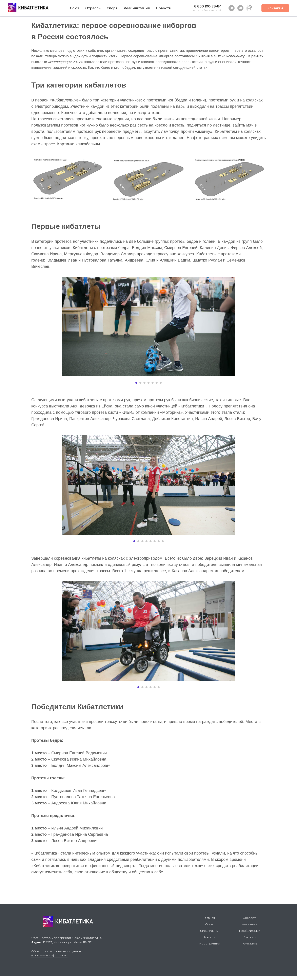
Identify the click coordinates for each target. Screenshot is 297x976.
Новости (163, 8)
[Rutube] (249, 8)
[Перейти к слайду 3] (144, 383)
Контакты (275, 8)
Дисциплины (209, 931)
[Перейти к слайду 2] (140, 383)
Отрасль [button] (93, 8)
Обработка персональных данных (56, 951)
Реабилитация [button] (137, 8)
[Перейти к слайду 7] (161, 383)
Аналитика (249, 924)
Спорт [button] (112, 8)
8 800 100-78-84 (207, 6)
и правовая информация (49, 955)
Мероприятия (209, 943)
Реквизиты (249, 943)
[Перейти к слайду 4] (148, 383)
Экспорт (249, 918)
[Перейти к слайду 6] (157, 383)
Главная (209, 918)
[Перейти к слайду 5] (153, 383)
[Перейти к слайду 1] (136, 383)
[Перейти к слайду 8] (163, 541)
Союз (74, 8)
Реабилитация (249, 931)
